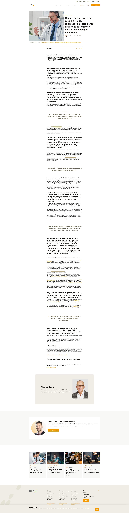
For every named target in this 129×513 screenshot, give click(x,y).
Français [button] (98, 1)
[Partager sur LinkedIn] (78, 48)
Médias (84, 1)
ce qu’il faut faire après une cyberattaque (75, 282)
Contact (80, 1)
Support (88, 1)
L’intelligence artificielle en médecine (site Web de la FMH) (57, 354)
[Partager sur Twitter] (80, 48)
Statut (93, 1)
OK (97, 509)
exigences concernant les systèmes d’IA (58, 270)
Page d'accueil (32, 42)
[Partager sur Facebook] (76, 48)
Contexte (70, 15)
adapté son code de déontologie (70, 156)
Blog (77, 1)
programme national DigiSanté (56, 125)
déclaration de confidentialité (83, 508)
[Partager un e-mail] (81, 48)
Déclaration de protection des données (88, 497)
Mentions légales (86, 494)
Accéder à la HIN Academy (51, 367)
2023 (39, 42)
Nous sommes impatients (58, 127)
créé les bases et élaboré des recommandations (59, 276)
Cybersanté (66, 15)
